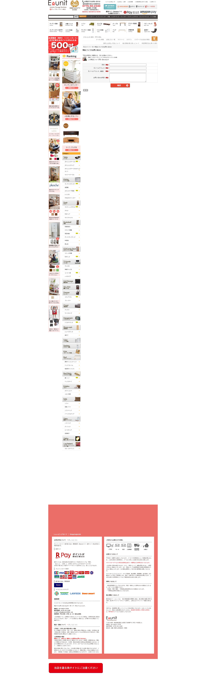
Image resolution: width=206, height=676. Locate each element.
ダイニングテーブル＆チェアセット (72, 170)
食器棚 (66, 187)
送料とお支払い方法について (111, 43)
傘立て (66, 335)
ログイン (129, 39)
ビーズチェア (68, 430)
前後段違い (68, 226)
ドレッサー (123, 16)
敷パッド (67, 378)
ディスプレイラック (70, 237)
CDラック (67, 256)
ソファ (66, 403)
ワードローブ (68, 313)
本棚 (109, 16)
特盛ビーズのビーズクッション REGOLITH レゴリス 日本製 (102, 57)
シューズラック (69, 331)
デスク (66, 210)
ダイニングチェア (69, 165)
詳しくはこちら (72, 540)
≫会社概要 (130, 1)
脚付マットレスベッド (71, 361)
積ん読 (66, 244)
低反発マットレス (69, 368)
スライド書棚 (68, 230)
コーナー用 (68, 273)
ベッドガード (68, 381)
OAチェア (67, 214)
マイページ (121, 39)
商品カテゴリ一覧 (88, 47)
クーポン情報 (100, 39)
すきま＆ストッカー (70, 197)
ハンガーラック (115, 16)
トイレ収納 (153, 16)
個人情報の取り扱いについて (131, 43)
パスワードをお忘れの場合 (142, 39)
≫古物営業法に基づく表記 (141, 1)
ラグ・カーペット (69, 448)
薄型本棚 (67, 233)
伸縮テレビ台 (68, 269)
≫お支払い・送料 (121, 1)
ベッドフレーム (69, 365)
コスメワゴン (68, 297)
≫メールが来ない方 (110, 1)
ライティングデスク (133, 16)
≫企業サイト (153, 1)
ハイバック (68, 423)
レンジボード (91, 16)
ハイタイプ (68, 276)
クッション (68, 426)
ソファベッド (68, 410)
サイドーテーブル (69, 174)
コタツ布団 (68, 394)
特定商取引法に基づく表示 (149, 43)
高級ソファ (68, 406)
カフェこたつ (68, 390)
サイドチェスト (69, 217)
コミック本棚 (68, 253)
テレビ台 (67, 266)
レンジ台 (67, 194)
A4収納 (67, 240)
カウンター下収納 (69, 190)
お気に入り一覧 (110, 39)
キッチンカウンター (101, 16)
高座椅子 (67, 433)
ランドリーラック (144, 16)
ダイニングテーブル (70, 161)
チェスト (67, 309)
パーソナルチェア (69, 413)
